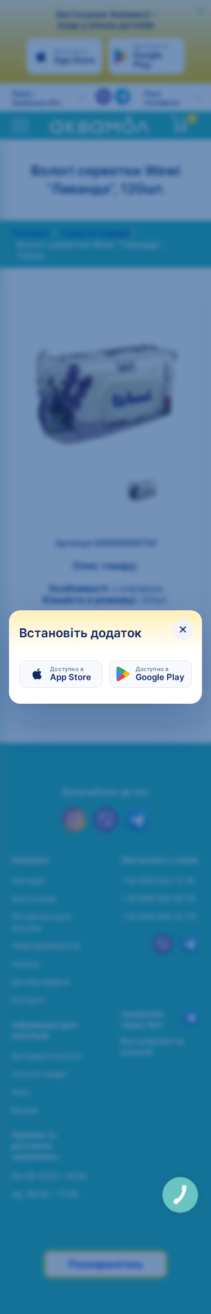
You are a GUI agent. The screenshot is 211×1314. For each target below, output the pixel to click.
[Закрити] (183, 629)
